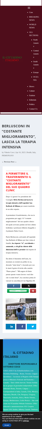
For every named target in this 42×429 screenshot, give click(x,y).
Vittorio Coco (9, 152)
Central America (36, 54)
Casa (31, 12)
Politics (32, 104)
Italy (34, 152)
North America (36, 43)
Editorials (32, 100)
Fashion (32, 95)
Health (29, 152)
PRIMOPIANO (8, 156)
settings (26, 421)
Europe (36, 72)
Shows (31, 86)
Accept (7, 425)
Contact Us (33, 109)
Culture (32, 91)
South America (36, 65)
